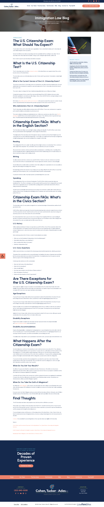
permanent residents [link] (33, 71)
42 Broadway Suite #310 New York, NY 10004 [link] (83, 491)
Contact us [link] (15, 418)
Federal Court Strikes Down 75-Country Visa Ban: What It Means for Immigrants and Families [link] (79, 72)
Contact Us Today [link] (26, 465)
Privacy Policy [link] (16, 504)
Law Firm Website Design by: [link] (70, 504)
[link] (2, 256)
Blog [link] (59, 5)
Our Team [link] (34, 5)
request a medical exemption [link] (21, 323)
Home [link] (28, 5)
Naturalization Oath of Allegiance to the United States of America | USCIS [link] (27, 433)
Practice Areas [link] (42, 5)
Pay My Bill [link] (72, 5)
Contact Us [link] (65, 5)
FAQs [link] (56, 5)
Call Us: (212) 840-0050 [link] (91, 6)
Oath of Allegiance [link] (23, 385)
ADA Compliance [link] (24, 504)
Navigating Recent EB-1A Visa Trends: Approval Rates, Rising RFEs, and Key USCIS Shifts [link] (79, 80)
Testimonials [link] (50, 5)
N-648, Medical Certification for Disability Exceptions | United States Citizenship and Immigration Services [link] (34, 430)
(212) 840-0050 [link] (21, 490)
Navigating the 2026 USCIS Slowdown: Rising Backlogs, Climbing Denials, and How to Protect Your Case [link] (79, 67)
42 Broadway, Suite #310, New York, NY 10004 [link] (52, 1)
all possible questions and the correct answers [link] (28, 100)
